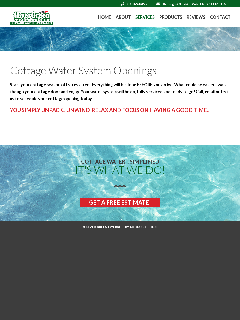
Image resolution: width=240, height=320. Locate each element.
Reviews (196, 17)
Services (145, 17)
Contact (220, 17)
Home (104, 17)
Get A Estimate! (120, 202)
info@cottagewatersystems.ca (194, 4)
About (123, 17)
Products (170, 17)
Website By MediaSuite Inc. (134, 227)
